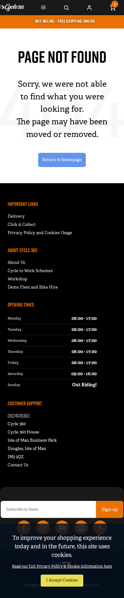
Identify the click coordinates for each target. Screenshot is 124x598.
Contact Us (18, 465)
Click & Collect (22, 224)
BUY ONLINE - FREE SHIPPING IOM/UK (65, 21)
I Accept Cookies (62, 580)
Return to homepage (62, 159)
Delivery (16, 216)
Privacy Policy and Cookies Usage (40, 232)
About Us (16, 262)
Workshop (17, 279)
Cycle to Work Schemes (30, 270)
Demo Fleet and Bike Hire (33, 287)
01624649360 (19, 415)
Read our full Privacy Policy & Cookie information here (62, 566)
